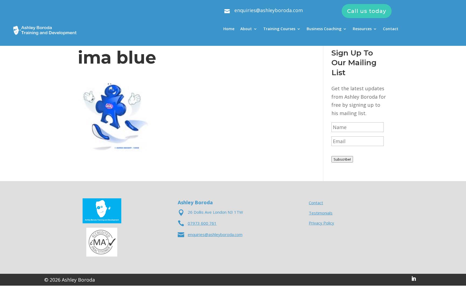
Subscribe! (342, 159)
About (246, 29)
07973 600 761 (202, 223)
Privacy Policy (321, 223)
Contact (390, 29)
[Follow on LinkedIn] (414, 278)
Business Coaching (324, 29)
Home (228, 29)
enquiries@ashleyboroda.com (268, 10)
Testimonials (321, 213)
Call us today (366, 11)
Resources (362, 29)
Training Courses (279, 29)
